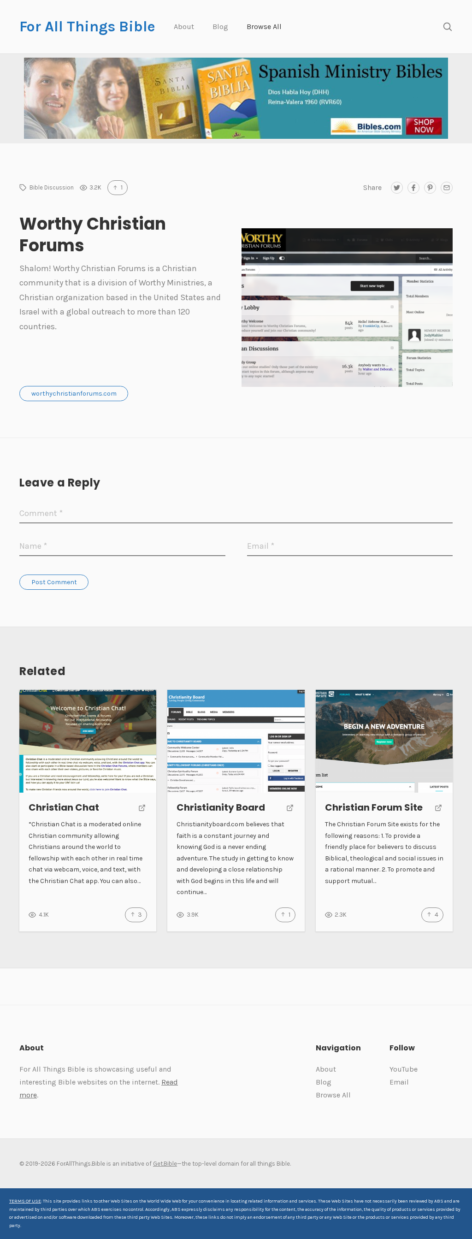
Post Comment (54, 582)
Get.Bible (165, 1163)
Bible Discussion (52, 187)
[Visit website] (142, 808)
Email (399, 1082)
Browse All (264, 26)
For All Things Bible (87, 26)
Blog (220, 26)
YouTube (403, 1069)
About (184, 26)
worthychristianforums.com (74, 393)
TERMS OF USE (25, 1201)
